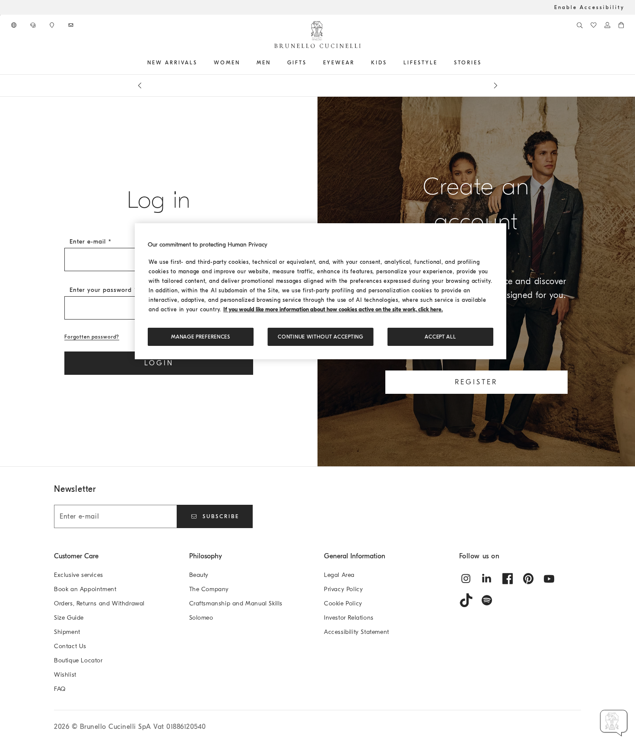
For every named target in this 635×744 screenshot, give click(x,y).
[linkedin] (487, 578)
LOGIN (159, 363)
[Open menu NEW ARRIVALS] (200, 62)
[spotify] (487, 600)
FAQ (60, 689)
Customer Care (76, 556)
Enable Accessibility (589, 7)
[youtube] (549, 578)
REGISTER (476, 382)
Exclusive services (78, 575)
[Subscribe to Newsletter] (71, 25)
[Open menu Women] (243, 62)
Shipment (67, 632)
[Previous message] (139, 85)
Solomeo (201, 617)
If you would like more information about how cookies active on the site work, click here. (333, 309)
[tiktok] (466, 600)
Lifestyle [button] (420, 63)
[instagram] (466, 578)
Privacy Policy (343, 589)
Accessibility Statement (356, 632)
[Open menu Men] (274, 62)
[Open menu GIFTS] (310, 62)
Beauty (199, 575)
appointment (312, 85)
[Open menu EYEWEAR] (358, 62)
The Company (209, 589)
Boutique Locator (78, 660)
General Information (354, 556)
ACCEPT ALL (440, 337)
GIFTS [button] (297, 63)
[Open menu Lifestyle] (441, 62)
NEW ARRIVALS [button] (172, 63)
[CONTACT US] (33, 25)
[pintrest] (528, 578)
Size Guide (69, 617)
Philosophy (205, 556)
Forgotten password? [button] (91, 337)
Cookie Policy (343, 603)
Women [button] (227, 63)
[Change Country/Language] (14, 25)
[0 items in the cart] (621, 25)
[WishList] (593, 25)
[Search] (579, 25)
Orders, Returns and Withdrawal (99, 603)
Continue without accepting (320, 337)
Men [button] (264, 63)
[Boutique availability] (52, 25)
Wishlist (65, 674)
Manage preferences (200, 337)
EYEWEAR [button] (339, 63)
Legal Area (339, 575)
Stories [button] (468, 63)
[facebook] (507, 578)
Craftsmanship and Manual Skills (236, 603)
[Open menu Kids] (390, 62)
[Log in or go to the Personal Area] (607, 25)
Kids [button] (379, 63)
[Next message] (495, 85)
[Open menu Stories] (485, 62)
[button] (614, 723)
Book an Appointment (85, 589)
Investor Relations (349, 617)
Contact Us (70, 646)
